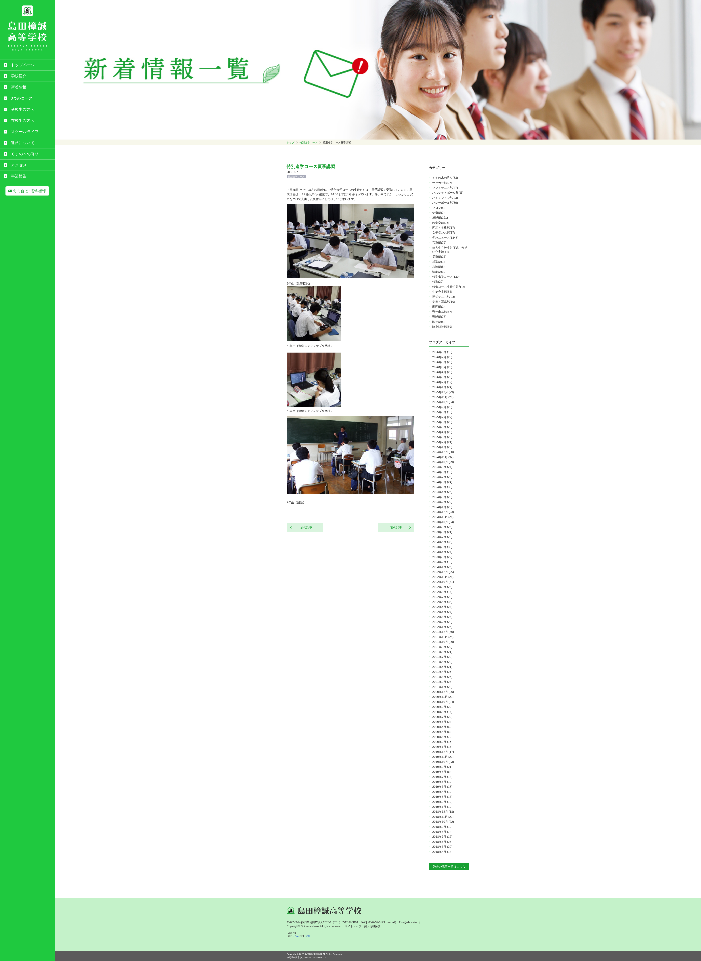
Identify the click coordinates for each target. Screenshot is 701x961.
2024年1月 (442, 507)
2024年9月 (442, 467)
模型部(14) (439, 261)
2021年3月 (442, 676)
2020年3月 (441, 736)
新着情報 (18, 87)
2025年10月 (443, 402)
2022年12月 (443, 572)
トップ (290, 142)
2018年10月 (443, 821)
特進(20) (437, 281)
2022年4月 (442, 612)
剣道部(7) (438, 212)
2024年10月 (443, 462)
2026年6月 (442, 362)
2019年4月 (442, 791)
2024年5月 (442, 487)
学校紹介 (18, 76)
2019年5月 (442, 786)
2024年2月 (442, 502)
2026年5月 (442, 367)
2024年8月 (442, 472)
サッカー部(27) (442, 182)
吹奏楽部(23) (440, 222)
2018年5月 (442, 846)
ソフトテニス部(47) (445, 187)
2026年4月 (442, 372)
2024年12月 (443, 452)
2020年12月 (443, 691)
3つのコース (22, 98)
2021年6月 (442, 662)
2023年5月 (442, 547)
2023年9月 (442, 527)
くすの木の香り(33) (445, 177)
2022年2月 (442, 622)
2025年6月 (442, 422)
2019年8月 (441, 771)
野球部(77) (439, 316)
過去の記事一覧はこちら (449, 866)
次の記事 (305, 527)
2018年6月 (442, 841)
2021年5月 (442, 666)
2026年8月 (442, 352)
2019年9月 (442, 766)
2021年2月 (442, 681)
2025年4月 (442, 432)
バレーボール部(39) (445, 202)
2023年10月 (443, 522)
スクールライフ (25, 131)
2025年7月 (442, 417)
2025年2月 (442, 442)
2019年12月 (443, 751)
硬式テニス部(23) (443, 296)
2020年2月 (442, 741)
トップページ (23, 65)
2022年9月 (442, 587)
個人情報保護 (372, 926)
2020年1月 (442, 746)
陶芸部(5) (438, 321)
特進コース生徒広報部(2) (448, 286)
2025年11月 (442, 397)
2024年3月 (442, 497)
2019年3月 (442, 796)
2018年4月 (442, 851)
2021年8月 (442, 651)
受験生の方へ (22, 109)
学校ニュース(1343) (445, 237)
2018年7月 (442, 836)
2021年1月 (442, 687)
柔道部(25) (439, 256)
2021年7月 (442, 656)
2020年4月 (441, 731)
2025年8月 (442, 412)
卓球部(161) (440, 217)
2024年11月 (442, 457)
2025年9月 (442, 407)
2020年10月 (443, 701)
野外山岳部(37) (442, 311)
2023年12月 (443, 512)
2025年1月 (442, 447)
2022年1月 (442, 627)
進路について (23, 143)
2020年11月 (442, 696)
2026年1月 (442, 387)
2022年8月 (442, 591)
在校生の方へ (22, 120)
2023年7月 (442, 537)
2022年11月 (442, 577)
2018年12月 (443, 811)
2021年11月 (442, 637)
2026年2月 (442, 382)
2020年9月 (442, 706)
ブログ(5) (438, 207)
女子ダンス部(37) (443, 232)
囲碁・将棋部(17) (443, 227)
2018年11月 (442, 816)
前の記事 (397, 527)
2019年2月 (442, 801)
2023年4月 (442, 552)
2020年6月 (442, 721)
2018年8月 (441, 831)
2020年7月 (442, 716)
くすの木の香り (25, 154)
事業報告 (18, 176)
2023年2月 (442, 562)
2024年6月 (442, 482)
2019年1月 (442, 806)
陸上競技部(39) (442, 326)
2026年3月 (442, 377)
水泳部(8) (438, 266)
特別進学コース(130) (445, 276)
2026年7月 (442, 357)
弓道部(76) (439, 242)
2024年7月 (442, 477)
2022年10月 (443, 581)
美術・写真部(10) (443, 301)
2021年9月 (442, 647)
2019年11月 (442, 756)
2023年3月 (442, 557)
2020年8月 (442, 712)
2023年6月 (442, 542)
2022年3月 (442, 616)
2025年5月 (442, 427)
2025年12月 (443, 392)
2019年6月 (442, 781)
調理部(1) (438, 306)
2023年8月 (442, 532)
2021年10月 (443, 641)
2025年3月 (442, 437)
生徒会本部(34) (442, 291)
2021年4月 (442, 671)
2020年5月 (441, 726)
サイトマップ (353, 926)
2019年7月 (442, 776)
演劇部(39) (439, 271)
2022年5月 (442, 606)
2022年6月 (442, 602)
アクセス (19, 165)
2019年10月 (443, 761)
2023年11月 (442, 517)
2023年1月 (442, 567)
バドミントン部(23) (445, 197)
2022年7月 (442, 597)
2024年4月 (442, 492)
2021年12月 (443, 631)
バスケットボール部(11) (447, 192)
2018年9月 (442, 826)
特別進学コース (308, 142)
